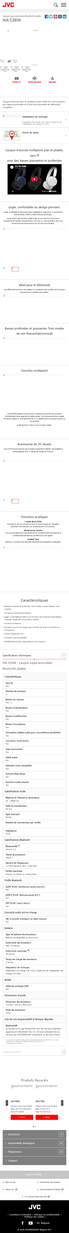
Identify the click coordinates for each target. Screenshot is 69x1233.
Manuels (52, 82)
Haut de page (34, 1174)
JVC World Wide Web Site (36, 1196)
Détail (22, 1117)
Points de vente (34, 82)
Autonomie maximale (16, 951)
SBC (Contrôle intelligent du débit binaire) (26, 918)
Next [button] (62, 1103)
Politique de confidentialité (46, 1214)
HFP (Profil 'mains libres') (18, 903)
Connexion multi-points (17, 740)
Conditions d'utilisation (20, 1214)
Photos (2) (16, 82)
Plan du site (10, 1182)
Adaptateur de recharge (17, 967)
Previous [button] (7, 1103)
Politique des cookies (34, 1217)
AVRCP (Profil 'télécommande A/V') (23, 894)
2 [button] (35, 1126)
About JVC (10, 1189)
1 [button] (33, 1126)
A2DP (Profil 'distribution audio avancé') (25, 886)
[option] (23, 1104)
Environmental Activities (50, 1189)
